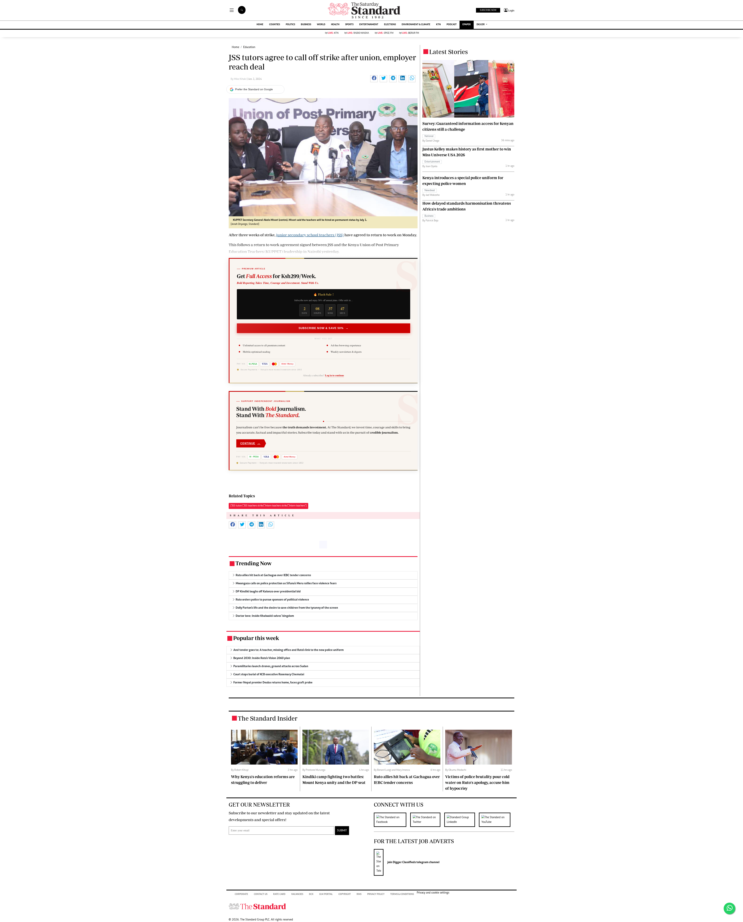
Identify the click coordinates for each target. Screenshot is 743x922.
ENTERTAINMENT (368, 24)
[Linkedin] (461, 820)
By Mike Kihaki (239, 79)
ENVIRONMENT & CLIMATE (416, 24)
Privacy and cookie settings (433, 892)
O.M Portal (326, 894)
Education (249, 47)
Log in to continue (334, 375)
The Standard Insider (267, 718)
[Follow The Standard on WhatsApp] (729, 908)
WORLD (321, 24)
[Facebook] (392, 820)
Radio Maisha (358, 33)
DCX (311, 894)
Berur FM (410, 33)
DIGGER (481, 24)
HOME (260, 24)
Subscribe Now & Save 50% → (323, 328)
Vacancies (297, 894)
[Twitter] (427, 820)
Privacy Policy (375, 894)
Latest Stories (448, 51)
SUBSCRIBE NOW (488, 10)
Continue (250, 443)
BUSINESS (306, 24)
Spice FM (385, 33)
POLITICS (290, 24)
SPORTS (349, 24)
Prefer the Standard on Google (254, 89)
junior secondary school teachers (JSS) (310, 235)
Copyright (344, 894)
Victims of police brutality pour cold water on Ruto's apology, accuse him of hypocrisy (477, 782)
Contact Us (260, 894)
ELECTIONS (390, 24)
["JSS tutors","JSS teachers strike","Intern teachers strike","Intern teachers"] (268, 505)
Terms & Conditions (402, 894)
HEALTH (335, 24)
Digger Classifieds (404, 862)
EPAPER (466, 24)
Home (235, 47)
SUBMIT (342, 830)
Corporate (241, 894)
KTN (438, 24)
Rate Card (279, 894)
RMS (359, 894)
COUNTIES (274, 24)
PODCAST (452, 24)
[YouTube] (496, 820)
